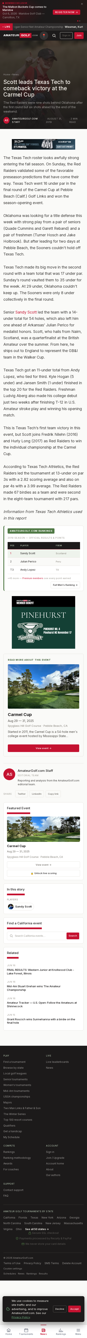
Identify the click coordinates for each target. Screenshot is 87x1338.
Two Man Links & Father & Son (22, 1108)
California (9, 1217)
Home (6, 74)
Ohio (19, 1229)
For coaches (11, 1169)
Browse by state (13, 1067)
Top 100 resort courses (17, 1119)
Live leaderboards (57, 1061)
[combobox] (43, 936)
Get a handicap (12, 1131)
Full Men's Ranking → (65, 584)
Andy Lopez (27, 569)
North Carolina (12, 1223)
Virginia (7, 1229)
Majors (7, 1102)
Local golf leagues (15, 1073)
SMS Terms (52, 1263)
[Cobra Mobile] (43, 144)
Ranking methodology (17, 1157)
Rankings (9, 1151)
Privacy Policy (32, 1263)
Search (73, 935)
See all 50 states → (37, 1229)
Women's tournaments (17, 1085)
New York (47, 1217)
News (15, 74)
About (49, 1169)
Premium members (32, 578)
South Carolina (33, 1223)
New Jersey (53, 1223)
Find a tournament (14, 1061)
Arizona (61, 1217)
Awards (7, 1163)
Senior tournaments (15, 1079)
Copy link (53, 793)
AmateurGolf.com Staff (35, 771)
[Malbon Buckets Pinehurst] (43, 622)
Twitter (22, 793)
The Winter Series (14, 1114)
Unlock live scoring (44, 873)
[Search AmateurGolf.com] (54, 35)
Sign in (66, 35)
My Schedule (11, 1137)
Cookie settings (12, 1268)
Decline (59, 1308)
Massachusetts (73, 1223)
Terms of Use (11, 1263)
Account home (55, 1163)
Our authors (53, 1175)
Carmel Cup (16, 846)
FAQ (5, 1195)
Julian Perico (28, 561)
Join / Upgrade (55, 1157)
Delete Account (72, 1263)
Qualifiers (9, 1125)
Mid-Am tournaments (16, 1090)
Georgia (74, 1217)
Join (79, 35)
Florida (23, 1217)
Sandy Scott (26, 312)
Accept (74, 1308)
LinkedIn (37, 793)
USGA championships (16, 1096)
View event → (44, 864)
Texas (34, 1217)
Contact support (13, 1190)
